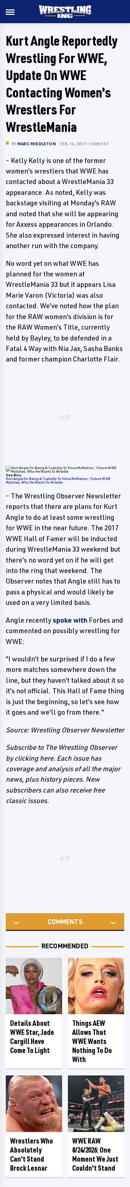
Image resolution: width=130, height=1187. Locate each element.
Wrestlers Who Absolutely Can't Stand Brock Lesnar (31, 1154)
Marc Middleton (36, 143)
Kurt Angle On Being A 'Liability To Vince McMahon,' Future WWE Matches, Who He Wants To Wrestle (58, 480)
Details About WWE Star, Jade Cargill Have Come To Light (32, 1037)
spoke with (70, 620)
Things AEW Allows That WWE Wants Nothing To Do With (92, 1041)
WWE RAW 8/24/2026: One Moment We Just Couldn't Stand (95, 1154)
